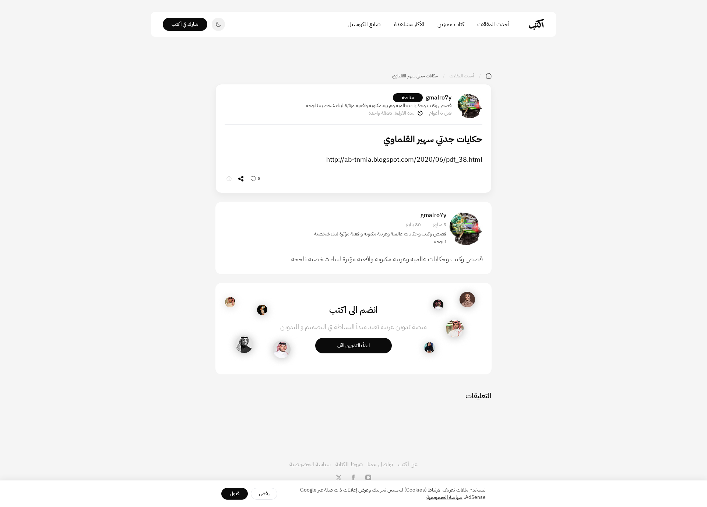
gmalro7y (438, 97)
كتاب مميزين (450, 24)
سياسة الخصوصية (310, 464)
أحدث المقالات (493, 24)
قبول (235, 493)
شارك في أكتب (185, 24)
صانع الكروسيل (364, 24)
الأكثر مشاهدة (409, 24)
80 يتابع (413, 224)
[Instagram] (368, 477)
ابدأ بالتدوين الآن (353, 345)
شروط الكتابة (349, 464)
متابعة (408, 97)
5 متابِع (439, 224)
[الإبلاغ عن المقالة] (229, 178)
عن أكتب (408, 464)
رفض (264, 493)
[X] (339, 477)
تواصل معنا (380, 464)
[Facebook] (353, 477)
